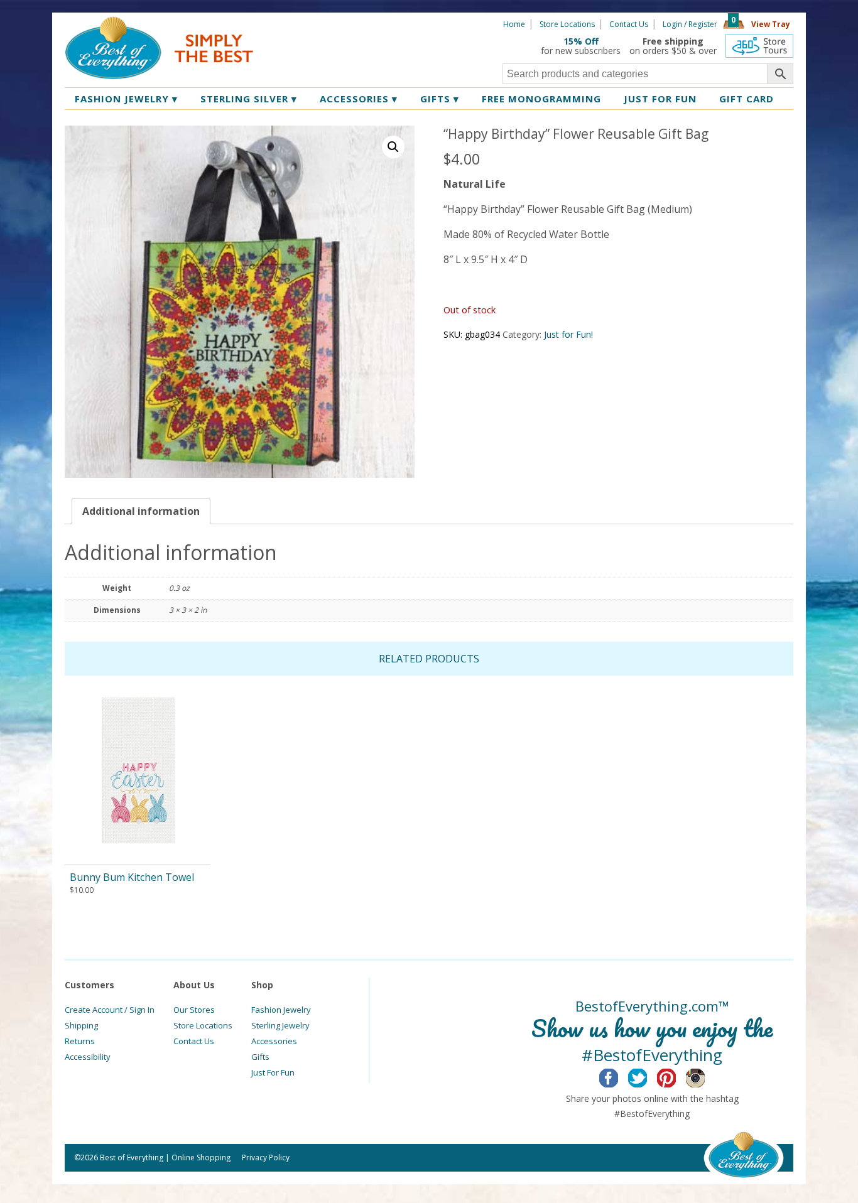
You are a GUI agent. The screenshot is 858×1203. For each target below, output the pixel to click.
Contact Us (628, 24)
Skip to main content (301, 23)
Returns (80, 1041)
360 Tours (759, 46)
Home (514, 24)
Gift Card (746, 98)
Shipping (81, 1025)
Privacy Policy (266, 1157)
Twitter (647, 1076)
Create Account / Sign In (110, 1009)
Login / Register (690, 24)
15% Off (581, 41)
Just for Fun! (568, 334)
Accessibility (88, 1056)
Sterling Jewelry (280, 1025)
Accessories (359, 98)
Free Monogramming (541, 98)
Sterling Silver (248, 98)
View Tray (770, 24)
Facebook (618, 1076)
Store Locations (567, 24)
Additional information (141, 511)
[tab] (141, 511)
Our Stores (194, 1009)
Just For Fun (273, 1072)
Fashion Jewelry (126, 98)
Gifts (439, 98)
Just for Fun (660, 98)
